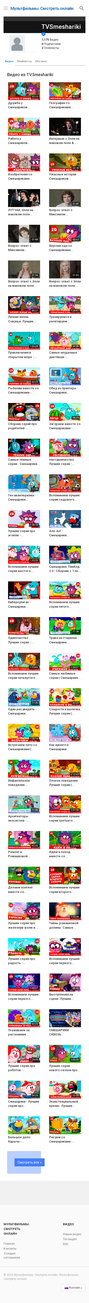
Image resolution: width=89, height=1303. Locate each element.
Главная (9, 1243)
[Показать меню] (6, 7)
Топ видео (70, 1239)
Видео (9, 61)
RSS (65, 1244)
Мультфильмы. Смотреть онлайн (41, 8)
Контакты (10, 1248)
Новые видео (72, 1234)
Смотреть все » (30, 1162)
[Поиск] (81, 8)
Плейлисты (24, 61)
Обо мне (41, 61)
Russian (74, 1287)
